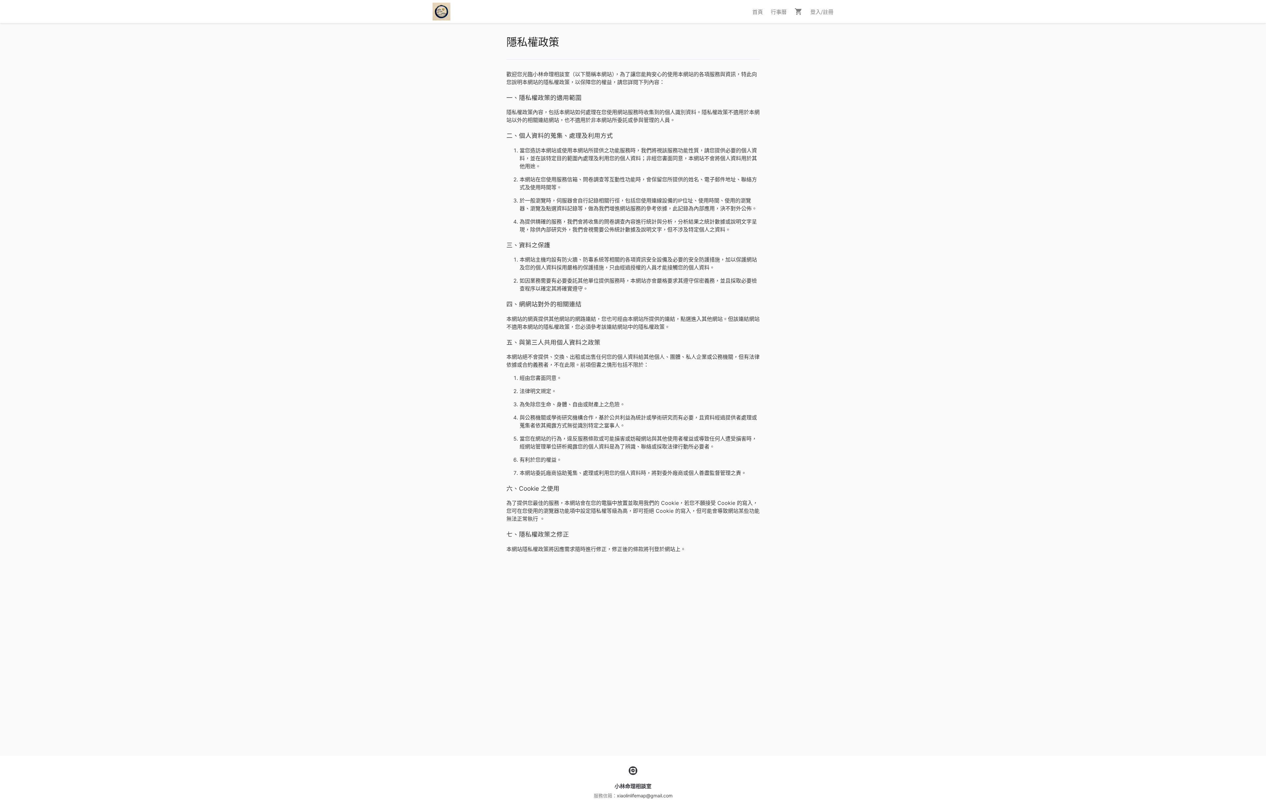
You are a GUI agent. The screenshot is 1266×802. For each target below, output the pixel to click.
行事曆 (779, 12)
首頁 (757, 12)
